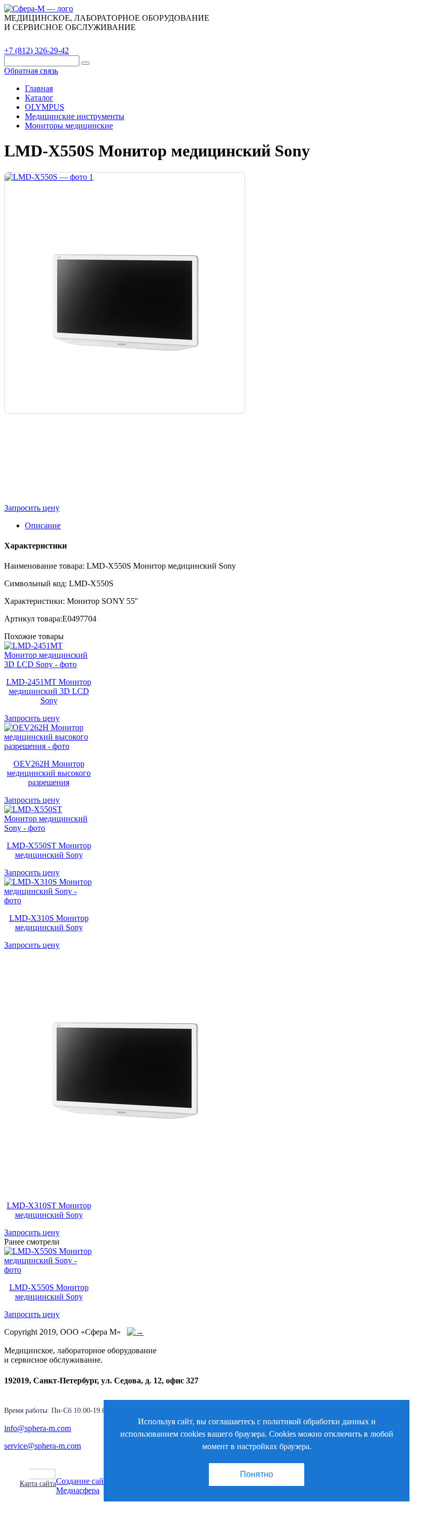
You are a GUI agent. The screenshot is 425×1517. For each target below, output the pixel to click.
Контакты (184, 39)
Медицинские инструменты (74, 116)
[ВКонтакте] (49, 1474)
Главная (39, 88)
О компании (82, 39)
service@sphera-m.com (42, 1445)
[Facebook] (37, 1474)
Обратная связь (31, 70)
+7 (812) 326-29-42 (36, 50)
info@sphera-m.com (37, 1428)
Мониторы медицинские (69, 125)
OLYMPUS (44, 107)
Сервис (134, 39)
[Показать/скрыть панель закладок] (25, 1473)
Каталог (28, 39)
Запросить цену (32, 507)
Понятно (256, 1474)
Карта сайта (38, 1483)
